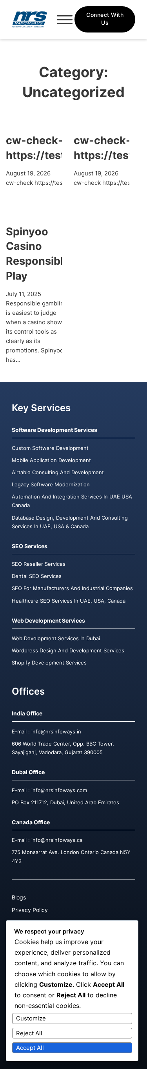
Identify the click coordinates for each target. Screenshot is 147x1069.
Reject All (29, 1033)
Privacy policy (30, 909)
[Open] (65, 19)
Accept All (30, 1047)
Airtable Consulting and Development (58, 472)
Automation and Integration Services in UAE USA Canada (72, 500)
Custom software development (50, 448)
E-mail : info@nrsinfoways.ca (47, 840)
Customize (31, 1018)
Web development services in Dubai (56, 638)
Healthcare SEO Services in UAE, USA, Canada (68, 601)
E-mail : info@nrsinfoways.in (46, 731)
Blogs (19, 897)
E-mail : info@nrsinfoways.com (49, 790)
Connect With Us (104, 18)
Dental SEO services (37, 576)
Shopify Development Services (49, 662)
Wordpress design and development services (68, 650)
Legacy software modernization (51, 484)
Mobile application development (51, 460)
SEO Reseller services (38, 564)
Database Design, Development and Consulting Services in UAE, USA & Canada (70, 522)
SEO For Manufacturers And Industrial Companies (72, 588)
